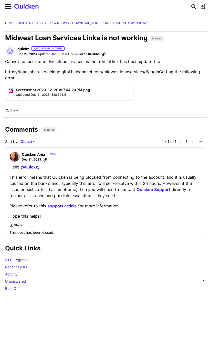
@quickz (29, 166)
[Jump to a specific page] (201, 141)
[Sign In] (202, 6)
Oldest (26, 141)
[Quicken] (26, 6)
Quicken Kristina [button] (87, 54)
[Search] (193, 6)
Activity (11, 274)
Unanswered (105, 281)
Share (11, 110)
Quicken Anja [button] (33, 154)
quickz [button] (23, 49)
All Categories (16, 260)
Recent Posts (16, 267)
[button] (10, 51)
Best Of (11, 288)
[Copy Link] (104, 54)
